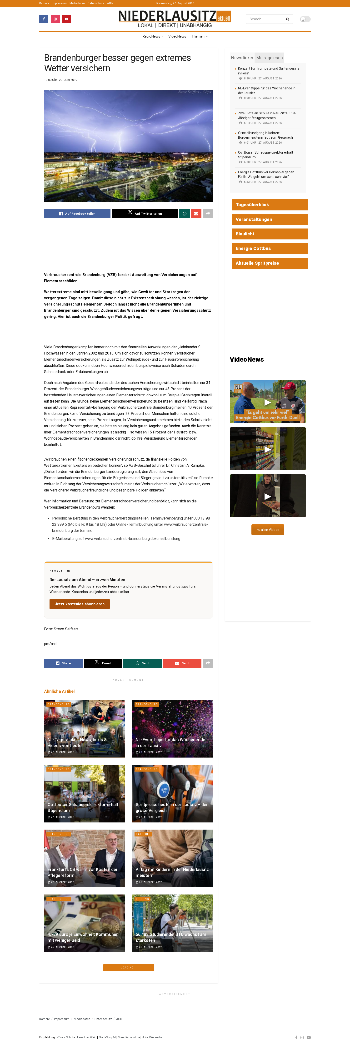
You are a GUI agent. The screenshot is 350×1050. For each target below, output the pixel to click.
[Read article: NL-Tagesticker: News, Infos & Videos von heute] (84, 729)
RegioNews (151, 36)
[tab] (242, 58)
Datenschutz (96, 3)
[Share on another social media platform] (208, 213)
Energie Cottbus (253, 248)
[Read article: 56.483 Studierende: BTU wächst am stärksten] (172, 923)
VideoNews (177, 36)
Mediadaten (77, 3)
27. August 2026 (62, 752)
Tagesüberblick (252, 204)
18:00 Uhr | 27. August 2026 (262, 98)
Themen (198, 36)
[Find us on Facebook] (43, 19)
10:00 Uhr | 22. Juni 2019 (60, 80)
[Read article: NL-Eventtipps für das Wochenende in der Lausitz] (172, 729)
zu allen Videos (267, 530)
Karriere (44, 3)
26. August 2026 (150, 882)
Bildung (142, 899)
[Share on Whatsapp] (184, 213)
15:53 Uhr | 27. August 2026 (262, 182)
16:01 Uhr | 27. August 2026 (262, 142)
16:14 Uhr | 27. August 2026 (262, 123)
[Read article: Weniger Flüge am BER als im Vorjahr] (84, 988)
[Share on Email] (196, 213)
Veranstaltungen (254, 219)
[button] (268, 401)
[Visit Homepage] (175, 18)
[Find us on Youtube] (66, 19)
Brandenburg (59, 704)
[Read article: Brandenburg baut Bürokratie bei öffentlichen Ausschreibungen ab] (172, 988)
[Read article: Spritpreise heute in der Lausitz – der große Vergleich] (172, 793)
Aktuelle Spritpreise (257, 263)
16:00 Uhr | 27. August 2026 (262, 162)
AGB (110, 3)
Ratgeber (143, 834)
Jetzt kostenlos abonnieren (80, 604)
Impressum (59, 3)
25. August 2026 (62, 1012)
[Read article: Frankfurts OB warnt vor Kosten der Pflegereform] (84, 858)
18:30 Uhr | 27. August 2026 (262, 78)
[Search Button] (288, 19)
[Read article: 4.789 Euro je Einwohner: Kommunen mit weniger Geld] (84, 923)
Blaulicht (245, 234)
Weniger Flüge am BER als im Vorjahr (83, 1005)
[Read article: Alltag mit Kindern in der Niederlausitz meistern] (172, 858)
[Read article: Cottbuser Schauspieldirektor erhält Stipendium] (84, 793)
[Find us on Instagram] (55, 19)
